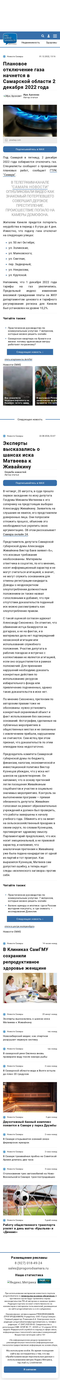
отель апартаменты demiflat (18, 359)
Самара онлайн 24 (15, 534)
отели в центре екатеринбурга (19, 926)
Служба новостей (15, 472)
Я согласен (30, 1369)
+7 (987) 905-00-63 (26, 1324)
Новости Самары (15, 56)
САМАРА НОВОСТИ (29, 187)
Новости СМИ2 (12, 364)
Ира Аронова (31, 94)
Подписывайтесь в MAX (30, 149)
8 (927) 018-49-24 (28, 1263)
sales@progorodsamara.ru (28, 1268)
